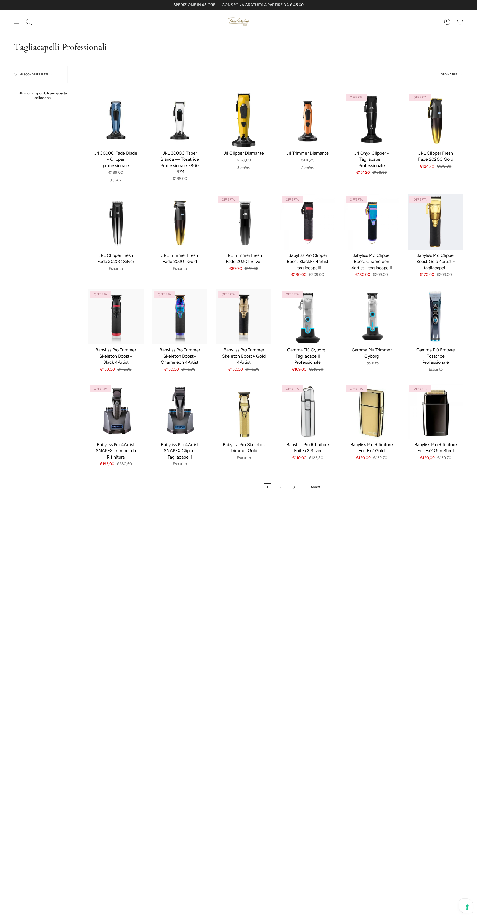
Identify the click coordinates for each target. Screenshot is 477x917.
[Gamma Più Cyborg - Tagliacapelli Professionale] (307, 316)
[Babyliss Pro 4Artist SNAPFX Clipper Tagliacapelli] (180, 411)
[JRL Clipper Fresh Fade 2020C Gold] (435, 119)
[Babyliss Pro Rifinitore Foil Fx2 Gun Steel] (435, 411)
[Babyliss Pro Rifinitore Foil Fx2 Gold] (371, 411)
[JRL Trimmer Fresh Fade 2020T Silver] (243, 222)
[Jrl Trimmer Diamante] (307, 119)
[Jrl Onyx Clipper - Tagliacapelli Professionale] (371, 119)
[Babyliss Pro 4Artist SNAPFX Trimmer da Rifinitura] (116, 411)
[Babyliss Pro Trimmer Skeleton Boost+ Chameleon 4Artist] (180, 316)
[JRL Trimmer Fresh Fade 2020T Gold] (180, 222)
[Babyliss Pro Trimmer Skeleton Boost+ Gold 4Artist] (243, 316)
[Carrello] (460, 21)
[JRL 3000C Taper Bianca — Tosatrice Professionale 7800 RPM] (180, 119)
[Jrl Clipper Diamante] (243, 119)
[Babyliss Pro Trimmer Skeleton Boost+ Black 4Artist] (116, 316)
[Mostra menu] (16, 21)
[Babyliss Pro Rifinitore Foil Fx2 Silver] (307, 411)
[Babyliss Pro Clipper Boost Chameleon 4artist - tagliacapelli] (371, 222)
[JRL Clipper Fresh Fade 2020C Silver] (116, 222)
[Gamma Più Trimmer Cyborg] (371, 316)
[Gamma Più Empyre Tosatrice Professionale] (435, 316)
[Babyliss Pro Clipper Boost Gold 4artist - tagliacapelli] (435, 222)
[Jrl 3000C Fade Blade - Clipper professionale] (116, 119)
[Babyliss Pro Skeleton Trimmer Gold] (243, 411)
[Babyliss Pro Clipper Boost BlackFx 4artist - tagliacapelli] (307, 222)
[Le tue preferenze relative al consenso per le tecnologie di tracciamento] (467, 907)
